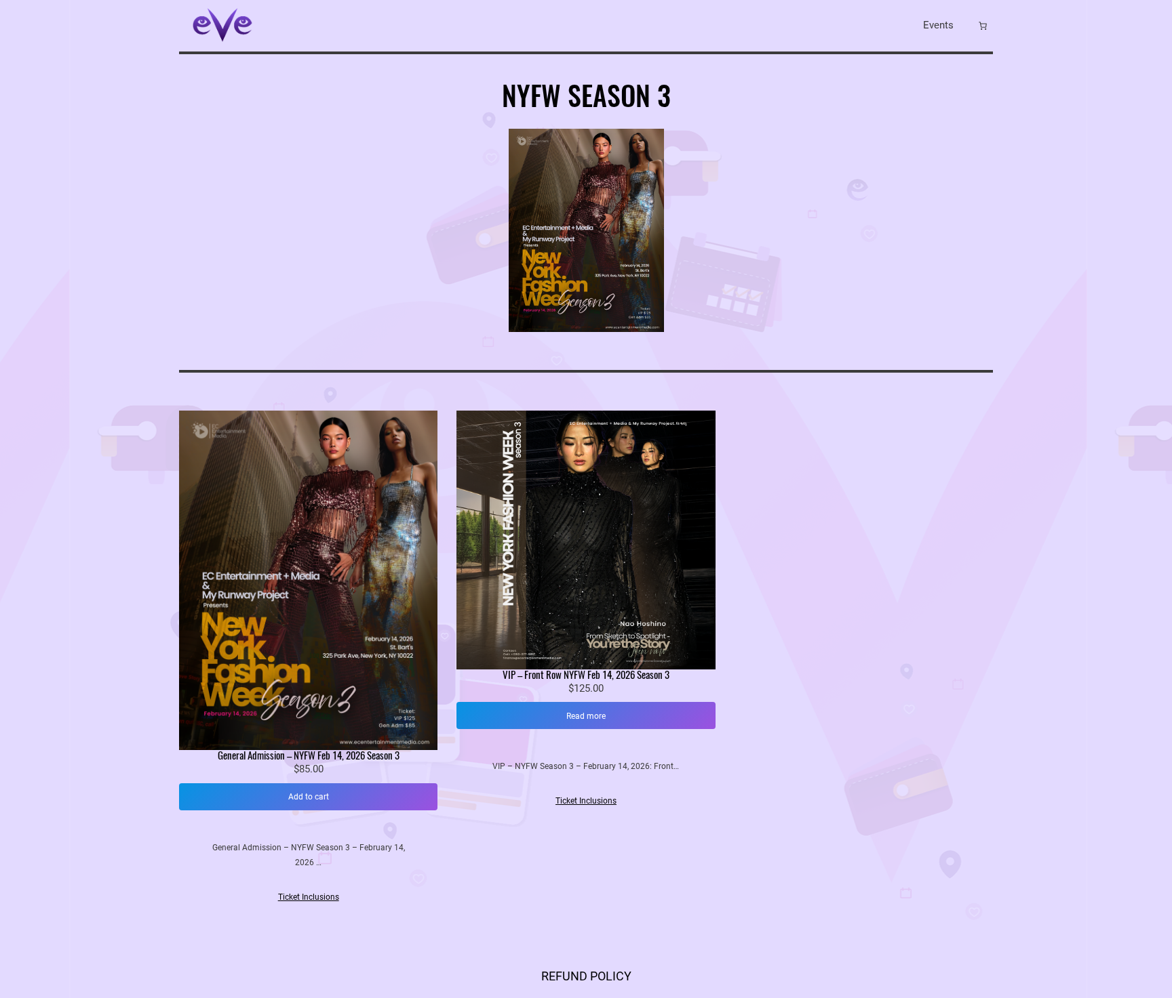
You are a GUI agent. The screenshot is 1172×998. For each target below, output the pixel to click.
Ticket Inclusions (308, 897)
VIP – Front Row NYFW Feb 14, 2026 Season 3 (586, 675)
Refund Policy (586, 976)
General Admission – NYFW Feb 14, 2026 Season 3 (308, 756)
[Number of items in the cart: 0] (983, 26)
